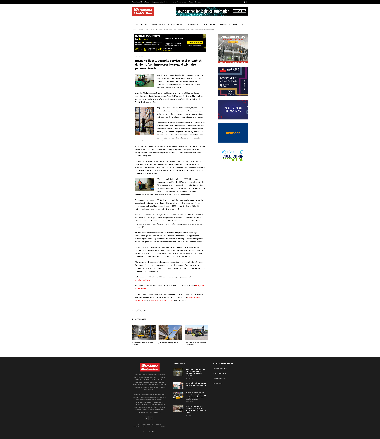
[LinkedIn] (122, 96)
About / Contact (195, 2)
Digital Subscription (179, 2)
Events (235, 24)
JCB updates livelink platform (169, 343)
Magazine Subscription (160, 2)
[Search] (242, 24)
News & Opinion (157, 24)
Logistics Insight (209, 24)
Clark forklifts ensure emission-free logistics (195, 343)
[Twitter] (122, 86)
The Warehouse (192, 24)
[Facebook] (122, 81)
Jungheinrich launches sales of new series (142, 343)
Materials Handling (175, 24)
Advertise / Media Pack (140, 2)
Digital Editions (141, 24)
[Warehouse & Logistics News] (143, 11)
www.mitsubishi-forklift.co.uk (162, 300)
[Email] (122, 91)
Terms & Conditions (149, 432)
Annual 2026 (224, 24)
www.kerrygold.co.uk (143, 280)
